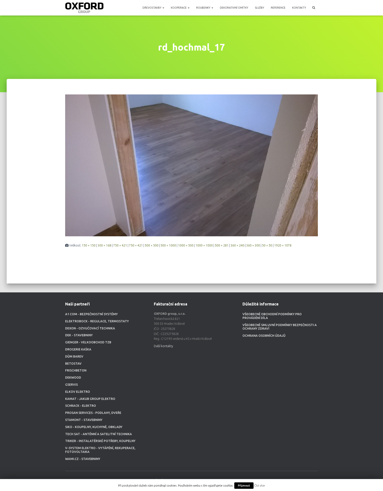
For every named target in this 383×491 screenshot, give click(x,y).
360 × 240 (237, 245)
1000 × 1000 (204, 245)
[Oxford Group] (84, 7)
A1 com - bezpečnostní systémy (91, 314)
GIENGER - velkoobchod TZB (88, 342)
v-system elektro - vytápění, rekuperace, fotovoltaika (100, 450)
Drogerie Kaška (78, 349)
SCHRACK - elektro (80, 405)
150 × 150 (89, 245)
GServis (71, 384)
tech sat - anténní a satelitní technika (98, 434)
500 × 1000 (168, 245)
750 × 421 (120, 245)
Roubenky (203, 7)
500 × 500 (151, 245)
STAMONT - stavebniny (83, 420)
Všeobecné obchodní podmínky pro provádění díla (272, 316)
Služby (259, 7)
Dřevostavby (152, 7)
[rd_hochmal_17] (191, 165)
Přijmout (244, 485)
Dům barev (74, 356)
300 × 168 (104, 245)
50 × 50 (267, 245)
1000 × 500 (185, 245)
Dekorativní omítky (234, 7)
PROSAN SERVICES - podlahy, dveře (93, 413)
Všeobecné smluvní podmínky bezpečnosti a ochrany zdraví (279, 327)
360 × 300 (253, 245)
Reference (278, 7)
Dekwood (73, 377)
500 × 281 (222, 245)
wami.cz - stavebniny (82, 459)
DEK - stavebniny (79, 335)
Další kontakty (163, 346)
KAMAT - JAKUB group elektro (90, 399)
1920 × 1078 (282, 245)
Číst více (259, 485)
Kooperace (179, 7)
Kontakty (299, 7)
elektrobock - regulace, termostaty (97, 321)
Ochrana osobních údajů (263, 335)
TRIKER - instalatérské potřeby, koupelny (100, 441)
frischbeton (75, 370)
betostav (73, 363)
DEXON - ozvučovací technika (90, 328)
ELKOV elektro (77, 391)
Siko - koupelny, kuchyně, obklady (93, 427)
